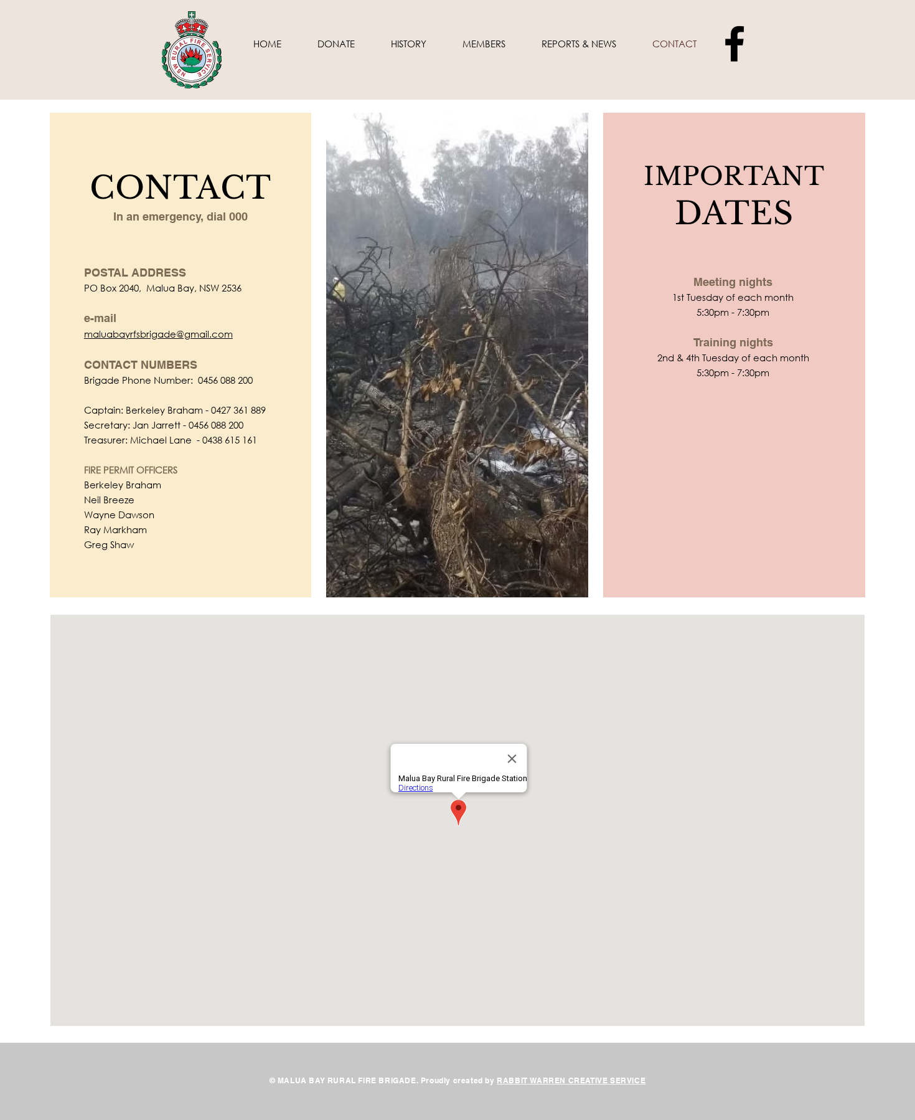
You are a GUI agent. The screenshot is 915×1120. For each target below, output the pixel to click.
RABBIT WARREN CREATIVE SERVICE (571, 1080)
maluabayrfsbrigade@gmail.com (158, 334)
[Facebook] (734, 43)
